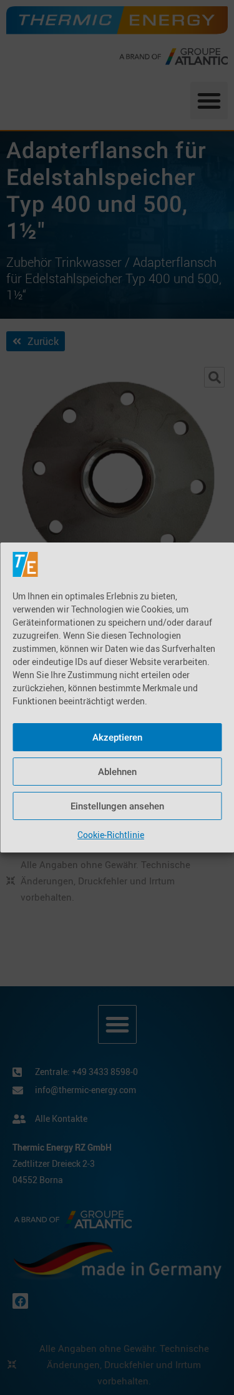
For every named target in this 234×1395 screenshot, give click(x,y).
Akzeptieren (117, 737)
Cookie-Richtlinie (110, 835)
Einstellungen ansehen (117, 806)
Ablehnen (117, 772)
